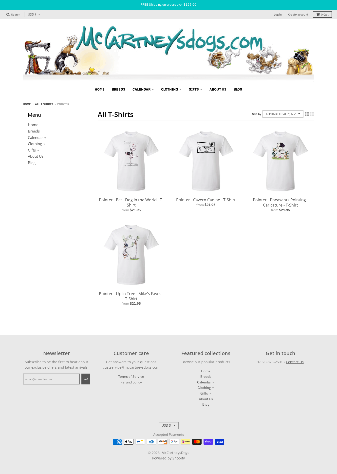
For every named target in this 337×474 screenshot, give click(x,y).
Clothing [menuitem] (169, 89)
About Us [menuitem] (217, 89)
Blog (32, 162)
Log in (278, 14)
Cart (325, 14)
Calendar (35, 137)
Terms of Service (131, 376)
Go (86, 378)
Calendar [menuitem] (141, 89)
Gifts (32, 150)
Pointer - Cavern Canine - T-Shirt (206, 200)
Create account (298, 14)
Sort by (256, 114)
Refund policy (131, 382)
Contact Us (295, 362)
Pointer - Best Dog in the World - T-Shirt (131, 202)
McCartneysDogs (175, 452)
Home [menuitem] (100, 89)
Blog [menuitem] (238, 89)
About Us (35, 156)
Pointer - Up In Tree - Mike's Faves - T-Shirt (131, 296)
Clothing (35, 143)
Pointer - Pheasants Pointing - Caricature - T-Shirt (280, 202)
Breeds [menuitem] (118, 89)
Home (27, 104)
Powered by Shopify (168, 458)
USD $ (32, 14)
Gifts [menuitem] (194, 89)
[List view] (312, 114)
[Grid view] (307, 114)
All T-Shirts (44, 104)
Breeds (34, 131)
